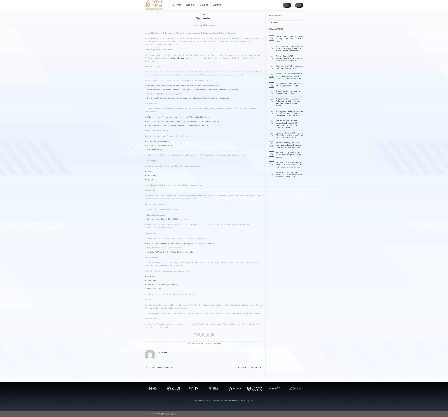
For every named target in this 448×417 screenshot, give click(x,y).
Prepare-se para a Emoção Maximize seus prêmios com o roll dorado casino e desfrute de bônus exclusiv (289, 113)
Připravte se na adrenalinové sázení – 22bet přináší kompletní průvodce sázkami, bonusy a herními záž (289, 48)
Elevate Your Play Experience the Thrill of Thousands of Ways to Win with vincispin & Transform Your (289, 164)
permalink (218, 343)
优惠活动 (190, 5)
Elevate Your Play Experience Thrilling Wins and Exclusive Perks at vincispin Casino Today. (289, 174)
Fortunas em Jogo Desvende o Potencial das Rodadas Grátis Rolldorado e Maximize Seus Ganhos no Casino (287, 124)
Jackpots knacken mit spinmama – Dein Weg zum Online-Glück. (288, 92)
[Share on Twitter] (199, 335)
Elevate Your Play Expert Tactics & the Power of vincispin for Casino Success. (289, 155)
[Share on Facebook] (195, 335)
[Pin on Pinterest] (208, 335)
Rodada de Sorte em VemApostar (160, 367)
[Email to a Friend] (203, 335)
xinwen (213, 25)
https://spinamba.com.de (177, 58)
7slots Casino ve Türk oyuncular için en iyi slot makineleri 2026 (289, 67)
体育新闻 (217, 5)
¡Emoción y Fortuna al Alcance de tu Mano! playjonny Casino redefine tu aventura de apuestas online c (289, 135)
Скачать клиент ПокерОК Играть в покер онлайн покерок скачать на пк (289, 38)
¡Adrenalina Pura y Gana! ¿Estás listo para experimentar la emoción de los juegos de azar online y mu (288, 145)
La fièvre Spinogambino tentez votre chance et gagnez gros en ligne (289, 84)
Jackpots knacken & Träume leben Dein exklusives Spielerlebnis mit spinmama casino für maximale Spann (288, 102)
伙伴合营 (203, 5)
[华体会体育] (156, 5)
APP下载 (177, 5)
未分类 (203, 14)
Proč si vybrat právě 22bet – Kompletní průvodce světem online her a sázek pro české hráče (289, 58)
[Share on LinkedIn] (212, 335)
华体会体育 (161, 414)
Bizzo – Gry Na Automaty (248, 367)
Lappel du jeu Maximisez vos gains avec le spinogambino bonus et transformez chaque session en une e (289, 76)
